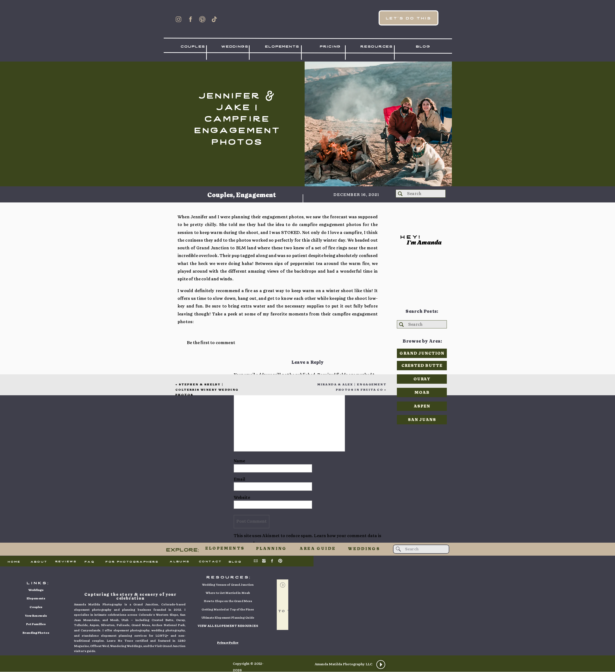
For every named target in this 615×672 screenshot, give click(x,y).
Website (242, 498)
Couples (220, 195)
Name (239, 461)
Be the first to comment (211, 343)
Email (240, 479)
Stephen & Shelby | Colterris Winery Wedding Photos (207, 389)
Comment (245, 386)
